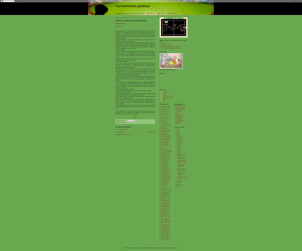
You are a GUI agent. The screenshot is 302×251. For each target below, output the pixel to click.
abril (178, 151)
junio (178, 147)
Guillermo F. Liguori (165, 155)
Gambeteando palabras (133, 6)
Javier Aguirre (164, 166)
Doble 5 (177, 113)
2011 (177, 132)
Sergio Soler (163, 231)
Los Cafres (163, 187)
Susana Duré (163, 237)
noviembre (179, 138)
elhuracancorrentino (165, 139)
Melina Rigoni (164, 195)
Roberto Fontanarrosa (165, 222)
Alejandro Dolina (164, 107)
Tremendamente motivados (179, 123)
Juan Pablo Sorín (164, 180)
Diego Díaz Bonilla (165, 131)
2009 (177, 184)
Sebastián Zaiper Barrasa (167, 98)
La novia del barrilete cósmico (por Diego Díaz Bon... (181, 161)
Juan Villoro (163, 184)
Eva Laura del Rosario (165, 146)
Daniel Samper (164, 130)
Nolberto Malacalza (165, 203)
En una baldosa (178, 116)
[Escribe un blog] (129, 121)
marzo (178, 153)
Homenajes (163, 160)
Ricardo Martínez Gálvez (166, 216)
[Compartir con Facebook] (132, 121)
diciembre (179, 136)
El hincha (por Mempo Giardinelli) (181, 158)
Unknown (164, 100)
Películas (163, 208)
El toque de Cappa (179, 114)
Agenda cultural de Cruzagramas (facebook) (170, 48)
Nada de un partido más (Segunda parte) (181, 166)
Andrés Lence (164, 109)
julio (178, 145)
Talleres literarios (150, 13)
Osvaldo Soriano (164, 205)
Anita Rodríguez (164, 111)
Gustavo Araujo (164, 156)
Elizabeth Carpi (164, 141)
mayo (178, 149)
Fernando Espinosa (165, 150)
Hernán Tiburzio (164, 158)
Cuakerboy (163, 126)
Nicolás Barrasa (164, 201)
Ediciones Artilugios (171, 13)
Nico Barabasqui (164, 200)
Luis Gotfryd (163, 188)
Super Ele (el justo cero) (180, 107)
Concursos (163, 121)
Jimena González (164, 169)
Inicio (136, 132)
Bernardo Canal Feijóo (166, 114)
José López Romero (165, 174)
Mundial (162, 198)
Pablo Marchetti (164, 206)
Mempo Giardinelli (165, 196)
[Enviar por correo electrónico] (128, 121)
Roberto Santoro (164, 224)
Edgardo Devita (121, 23)
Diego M (164, 93)
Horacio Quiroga (164, 163)
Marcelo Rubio (164, 192)
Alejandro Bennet (164, 106)
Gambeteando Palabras (121, 13)
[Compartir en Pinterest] (134, 121)
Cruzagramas (178, 111)
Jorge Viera (163, 172)
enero (178, 182)
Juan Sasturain (164, 182)
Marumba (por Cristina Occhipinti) (181, 177)
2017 (177, 129)
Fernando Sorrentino (165, 151)
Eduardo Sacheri (164, 138)
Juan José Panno (164, 177)
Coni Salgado (164, 123)
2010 (177, 134)
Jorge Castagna (164, 171)
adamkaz (163, 247)
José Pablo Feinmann (165, 176)
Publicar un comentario (122, 129)
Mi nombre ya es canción (167, 96)
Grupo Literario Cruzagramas (137, 13)
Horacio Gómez (164, 161)
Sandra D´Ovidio (164, 229)
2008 (177, 186)
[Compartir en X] (131, 121)
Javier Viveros (164, 168)
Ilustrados (163, 164)
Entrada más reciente (120, 132)
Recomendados (164, 213)
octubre (178, 140)
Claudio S (163, 120)
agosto (178, 143)
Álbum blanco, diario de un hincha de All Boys (180, 109)
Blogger (176, 247)
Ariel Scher (163, 112)
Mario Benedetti (164, 193)
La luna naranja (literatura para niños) (180, 120)
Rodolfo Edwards (164, 228)
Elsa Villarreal (164, 142)
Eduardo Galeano (164, 136)
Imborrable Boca (179, 118)
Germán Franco (164, 153)
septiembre (179, 141)
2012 (177, 131)
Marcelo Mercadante (165, 190)
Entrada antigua (151, 132)
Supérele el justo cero (165, 236)
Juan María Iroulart (165, 179)
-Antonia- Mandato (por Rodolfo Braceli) (181, 174)
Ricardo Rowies (164, 218)
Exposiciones (164, 148)
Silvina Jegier (164, 233)
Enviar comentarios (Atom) (127, 134)
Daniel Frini (164, 91)
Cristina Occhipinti (165, 125)
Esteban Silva (164, 144)
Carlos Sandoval (164, 117)
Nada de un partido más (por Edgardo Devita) (181, 170)
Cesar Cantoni (164, 118)
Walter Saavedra (164, 239)
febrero (178, 180)
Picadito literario (164, 209)
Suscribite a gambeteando (166, 45)
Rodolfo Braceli (164, 226)
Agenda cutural (161, 13)
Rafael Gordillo (164, 211)
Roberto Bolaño (164, 220)
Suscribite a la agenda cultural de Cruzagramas (171, 46)
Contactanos (163, 43)
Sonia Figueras (164, 234)
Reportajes (163, 214)
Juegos (162, 185)
